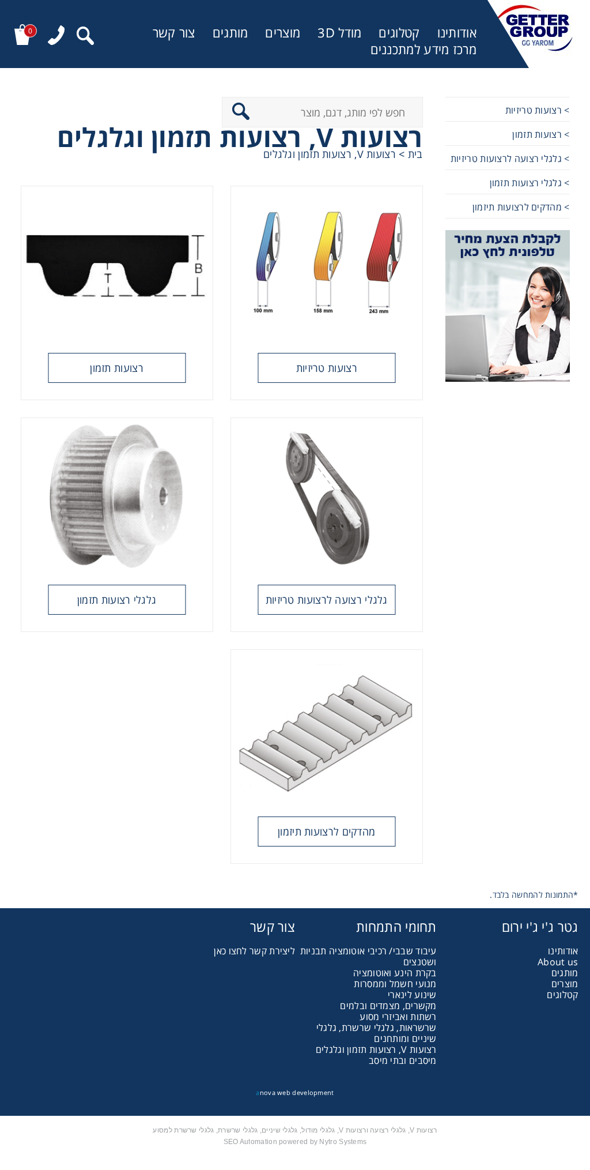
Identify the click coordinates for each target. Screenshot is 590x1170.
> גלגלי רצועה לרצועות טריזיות (510, 158)
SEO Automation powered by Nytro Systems (295, 1142)
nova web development (295, 1092)
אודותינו (456, 32)
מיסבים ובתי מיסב (403, 1060)
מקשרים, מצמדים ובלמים (388, 1005)
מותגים (230, 32)
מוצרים (282, 32)
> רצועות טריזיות (537, 110)
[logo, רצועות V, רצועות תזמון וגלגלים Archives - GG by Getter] (532, 34)
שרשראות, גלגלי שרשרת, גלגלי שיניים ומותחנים (376, 1033)
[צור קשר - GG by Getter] (507, 307)
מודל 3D (339, 32)
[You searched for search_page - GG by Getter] (85, 37)
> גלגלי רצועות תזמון (530, 182)
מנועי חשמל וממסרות (395, 983)
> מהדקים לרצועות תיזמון (521, 207)
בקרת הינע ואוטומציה (395, 972)
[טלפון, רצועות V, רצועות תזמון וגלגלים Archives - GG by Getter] (56, 36)
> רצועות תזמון (540, 134)
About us (558, 961)
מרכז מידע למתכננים (423, 49)
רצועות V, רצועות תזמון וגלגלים (376, 1049)
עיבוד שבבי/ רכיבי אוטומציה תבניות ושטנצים (368, 956)
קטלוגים (399, 32)
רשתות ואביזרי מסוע (398, 1016)
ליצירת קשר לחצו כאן (254, 951)
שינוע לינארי (412, 994)
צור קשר (174, 32)
